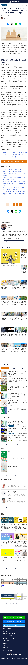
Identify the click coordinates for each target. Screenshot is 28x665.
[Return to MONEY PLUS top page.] (14, 1)
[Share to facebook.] (8, 24)
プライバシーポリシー (8, 636)
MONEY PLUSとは (7, 628)
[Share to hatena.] (20, 24)
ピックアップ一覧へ (14, 444)
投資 (2, 21)
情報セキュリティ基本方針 (9, 633)
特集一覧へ (14, 475)
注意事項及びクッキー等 (8, 638)
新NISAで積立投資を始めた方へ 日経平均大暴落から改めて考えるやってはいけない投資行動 (14, 183)
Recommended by (21, 359)
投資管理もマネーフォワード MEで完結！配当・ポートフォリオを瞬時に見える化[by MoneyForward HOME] (15, 155)
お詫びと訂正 (6, 648)
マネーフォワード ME (8, 650)
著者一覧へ (14, 507)
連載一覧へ (14, 568)
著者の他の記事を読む (14, 241)
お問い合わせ (6, 640)
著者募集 (5, 643)
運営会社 (5, 631)
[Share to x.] (12, 24)
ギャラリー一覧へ (14, 603)
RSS (4, 645)
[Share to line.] (16, 24)
